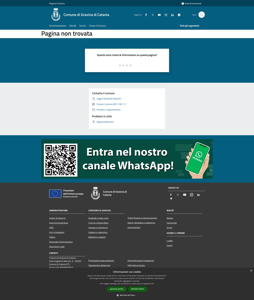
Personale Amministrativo (61, 241)
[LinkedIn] (171, 14)
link (152, 283)
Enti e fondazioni (56, 232)
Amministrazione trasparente (141, 260)
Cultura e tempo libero (98, 222)
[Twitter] (151, 14)
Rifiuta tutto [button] (137, 289)
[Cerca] (201, 14)
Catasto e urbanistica (97, 232)
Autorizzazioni (134, 227)
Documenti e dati (57, 246)
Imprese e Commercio (98, 227)
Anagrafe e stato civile (98, 218)
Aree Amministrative (58, 222)
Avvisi (169, 227)
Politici (52, 237)
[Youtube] (158, 14)
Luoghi (170, 240)
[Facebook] (145, 14)
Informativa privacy (136, 265)
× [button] (251, 271)
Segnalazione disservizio (99, 265)
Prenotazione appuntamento (101, 260)
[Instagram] (164, 14)
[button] (127, 295)
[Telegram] (178, 14)
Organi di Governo (57, 218)
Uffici (51, 227)
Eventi (170, 245)
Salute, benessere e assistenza (141, 222)
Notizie (170, 218)
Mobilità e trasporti (97, 237)
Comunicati (172, 222)
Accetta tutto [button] (116, 289)
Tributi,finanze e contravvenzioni (142, 218)
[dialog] (127, 284)
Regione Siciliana (57, 3)
